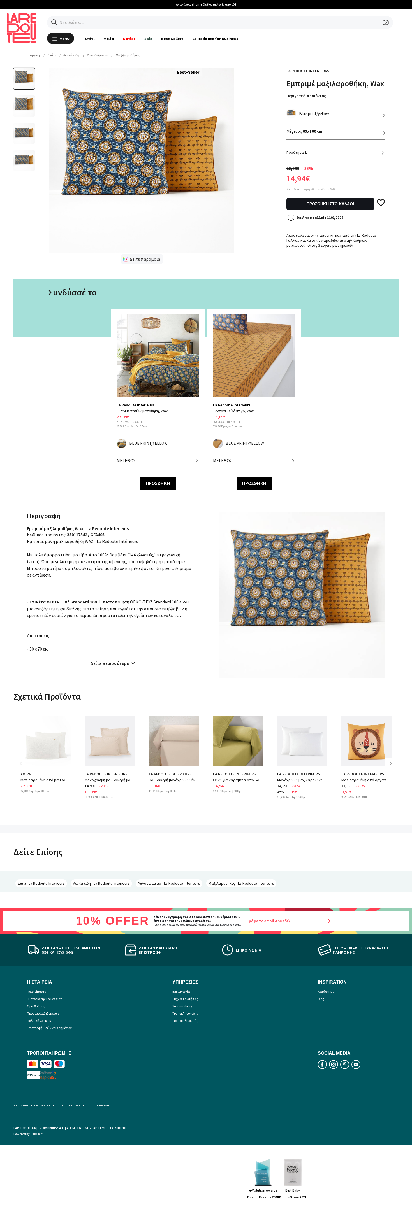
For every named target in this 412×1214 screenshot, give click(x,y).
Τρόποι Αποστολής (185, 1013)
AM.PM (26, 774)
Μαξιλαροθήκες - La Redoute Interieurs (241, 883)
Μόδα (108, 38)
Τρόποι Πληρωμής (185, 1021)
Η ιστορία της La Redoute (44, 999)
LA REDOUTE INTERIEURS (106, 774)
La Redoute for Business (215, 38)
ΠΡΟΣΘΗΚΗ (158, 483)
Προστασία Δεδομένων (43, 1013)
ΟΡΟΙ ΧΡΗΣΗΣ (42, 1105)
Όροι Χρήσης (36, 1006)
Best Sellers (172, 38)
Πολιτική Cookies (39, 1021)
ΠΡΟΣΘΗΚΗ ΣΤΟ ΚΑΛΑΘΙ (330, 204)
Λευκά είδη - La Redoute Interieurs (101, 883)
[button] (54, 22)
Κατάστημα (326, 991)
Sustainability (182, 1006)
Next (393, 767)
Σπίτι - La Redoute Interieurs (41, 883)
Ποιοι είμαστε (36, 991)
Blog (321, 999)
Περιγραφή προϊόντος (306, 95)
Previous (24, 767)
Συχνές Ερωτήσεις (185, 999)
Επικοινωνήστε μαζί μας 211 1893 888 (217, 4)
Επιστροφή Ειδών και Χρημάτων (49, 1028)
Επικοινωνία (181, 991)
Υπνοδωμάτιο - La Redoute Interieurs (169, 883)
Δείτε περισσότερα (109, 663)
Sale (148, 38)
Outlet (129, 38)
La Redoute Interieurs (307, 70)
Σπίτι (89, 38)
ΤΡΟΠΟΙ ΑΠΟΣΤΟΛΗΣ (68, 1105)
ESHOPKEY (36, 1134)
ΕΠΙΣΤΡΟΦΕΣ (20, 1105)
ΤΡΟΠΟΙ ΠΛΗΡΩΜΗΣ (98, 1105)
